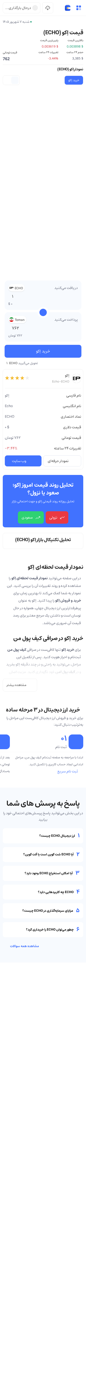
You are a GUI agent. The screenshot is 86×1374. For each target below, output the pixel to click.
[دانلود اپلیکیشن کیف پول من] (47, 7)
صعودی (27, 517)
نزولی (53, 517)
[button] (78, 7)
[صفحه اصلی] (67, 8)
